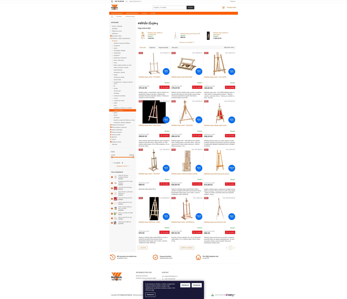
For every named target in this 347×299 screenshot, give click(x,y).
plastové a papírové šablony (122, 43)
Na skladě (118, 163)
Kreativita (114, 41)
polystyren (117, 55)
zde (153, 290)
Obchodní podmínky (142, 276)
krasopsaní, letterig (119, 72)
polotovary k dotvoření (120, 57)
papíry (115, 48)
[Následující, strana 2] (230, 247)
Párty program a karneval (119, 127)
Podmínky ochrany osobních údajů (146, 278)
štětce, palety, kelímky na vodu (122, 65)
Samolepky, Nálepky (119, 50)
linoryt (115, 115)
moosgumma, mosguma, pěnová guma (123, 82)
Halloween (115, 33)
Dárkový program (117, 132)
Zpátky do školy (116, 142)
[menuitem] (116, 13)
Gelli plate (116, 117)
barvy (115, 62)
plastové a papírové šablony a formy (124, 120)
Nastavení (150, 294)
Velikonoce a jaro (117, 31)
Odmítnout (185, 285)
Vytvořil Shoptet (219, 295)
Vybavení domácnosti (118, 125)
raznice (116, 98)
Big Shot (114, 137)
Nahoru (143, 248)
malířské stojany (118, 110)
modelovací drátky (119, 77)
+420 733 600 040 (170, 279)
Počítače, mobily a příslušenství (121, 38)
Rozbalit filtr (122, 166)
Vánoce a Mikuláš (117, 26)
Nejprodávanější (163, 47)
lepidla (115, 75)
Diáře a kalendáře (117, 129)
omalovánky (117, 53)
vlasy (115, 105)
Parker (114, 139)
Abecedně (175, 47)
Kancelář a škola (116, 36)
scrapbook (117, 45)
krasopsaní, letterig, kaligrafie (122, 122)
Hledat (190, 7)
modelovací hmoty (119, 100)
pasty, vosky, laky (119, 60)
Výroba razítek (116, 134)
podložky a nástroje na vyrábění (123, 108)
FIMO (115, 103)
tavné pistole (117, 79)
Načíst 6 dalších (187, 248)
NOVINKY (115, 28)
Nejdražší (152, 47)
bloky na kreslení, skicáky (121, 67)
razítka (116, 88)
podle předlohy (118, 70)
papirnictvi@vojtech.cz (171, 276)
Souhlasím (196, 285)
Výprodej (114, 144)
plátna (115, 112)
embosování (117, 91)
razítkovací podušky (119, 95)
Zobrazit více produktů (186, 42)
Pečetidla (116, 93)
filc (114, 86)
